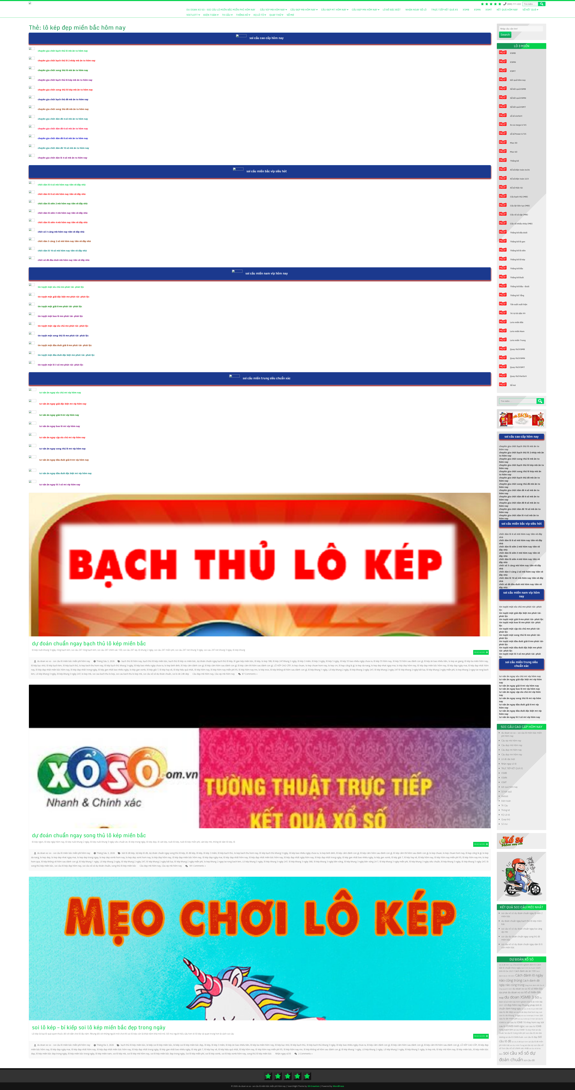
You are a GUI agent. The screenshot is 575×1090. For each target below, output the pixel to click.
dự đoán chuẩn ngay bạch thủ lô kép (215, 661)
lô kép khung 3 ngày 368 (301, 861)
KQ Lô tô (259, 15)
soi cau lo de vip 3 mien (526, 1019)
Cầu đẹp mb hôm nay (303, 9)
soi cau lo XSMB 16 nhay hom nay (523, 1022)
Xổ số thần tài (516, 187)
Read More (479, 652)
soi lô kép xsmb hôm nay (234, 1053)
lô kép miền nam (104, 1053)
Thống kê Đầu (516, 268)
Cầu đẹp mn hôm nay (364, 9)
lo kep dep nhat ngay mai (383, 665)
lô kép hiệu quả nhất (183, 669)
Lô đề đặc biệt (392, 9)
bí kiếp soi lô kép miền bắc (159, 1044)
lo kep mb (86, 673)
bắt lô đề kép (128, 853)
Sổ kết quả (529, 9)
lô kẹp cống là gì (346, 665)
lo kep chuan (298, 665)
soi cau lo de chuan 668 (530, 1009)
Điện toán (209, 15)
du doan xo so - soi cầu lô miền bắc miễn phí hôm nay (63, 661)
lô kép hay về (166, 669)
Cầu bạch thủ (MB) (519, 196)
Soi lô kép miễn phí (195, 1053)
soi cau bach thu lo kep (104, 673)
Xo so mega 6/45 (518, 125)
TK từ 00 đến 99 (517, 313)
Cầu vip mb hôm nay (272, 9)
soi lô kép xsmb (212, 1053)
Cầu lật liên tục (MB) (520, 205)
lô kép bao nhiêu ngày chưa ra (148, 665)
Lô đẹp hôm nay (512, 1005)
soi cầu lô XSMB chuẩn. (515, 1037)
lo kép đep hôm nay (406, 665)
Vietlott (192, 15)
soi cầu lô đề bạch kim (520, 1042)
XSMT (488, 9)
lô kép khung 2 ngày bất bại (159, 861)
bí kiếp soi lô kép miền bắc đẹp (188, 1044)
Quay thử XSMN (517, 358)
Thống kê (242, 15)
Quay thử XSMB (517, 349)
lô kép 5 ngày (332, 661)
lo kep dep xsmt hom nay (138, 857)
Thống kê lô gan (517, 241)
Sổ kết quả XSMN (518, 98)
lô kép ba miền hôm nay (476, 661)
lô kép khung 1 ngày (317, 669)
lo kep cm (333, 665)
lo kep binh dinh (172, 665)
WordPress (338, 1086)
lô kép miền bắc (464, 1049)
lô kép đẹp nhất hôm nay (235, 857)
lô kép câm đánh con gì (192, 665)
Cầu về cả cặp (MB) (519, 214)
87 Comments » (249, 673)
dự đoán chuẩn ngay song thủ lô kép (167, 853)
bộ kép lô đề (142, 853)
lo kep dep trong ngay (88, 857)
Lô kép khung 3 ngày (46, 673)
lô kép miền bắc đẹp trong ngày (51, 1053)
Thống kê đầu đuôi (518, 232)
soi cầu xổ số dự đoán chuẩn (157, 673)
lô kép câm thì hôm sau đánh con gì (255, 665)
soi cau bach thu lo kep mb (129, 673)
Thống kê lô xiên (518, 250)
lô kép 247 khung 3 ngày (284, 661)
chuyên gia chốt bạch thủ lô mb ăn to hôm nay (63, 50)
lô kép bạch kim (54, 665)
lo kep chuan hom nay (316, 665)
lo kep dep (45, 857)
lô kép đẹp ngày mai (457, 665)
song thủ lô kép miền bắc (124, 865)
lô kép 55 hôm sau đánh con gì (408, 661)
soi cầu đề (529, 1060)
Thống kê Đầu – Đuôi (519, 286)
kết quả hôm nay (507, 9)
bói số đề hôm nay (505, 965)
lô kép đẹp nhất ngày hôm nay (299, 857)
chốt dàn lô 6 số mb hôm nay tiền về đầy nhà (62, 184)
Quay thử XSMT (517, 367)
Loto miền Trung (518, 340)
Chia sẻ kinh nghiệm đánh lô (524, 964)
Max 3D (513, 142)
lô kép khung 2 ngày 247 (361, 669)
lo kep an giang (456, 661)
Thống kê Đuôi (517, 277)
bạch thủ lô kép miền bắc (155, 661)
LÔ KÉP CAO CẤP (282, 665)
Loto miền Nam (517, 331)
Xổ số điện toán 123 (519, 178)
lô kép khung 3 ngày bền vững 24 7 (361, 861)
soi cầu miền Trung (517, 1045)
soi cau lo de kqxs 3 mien (530, 1015)
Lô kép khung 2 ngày (339, 669)
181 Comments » (197, 865)
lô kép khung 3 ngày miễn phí (394, 861)
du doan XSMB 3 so (521, 997)
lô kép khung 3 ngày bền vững (328, 861)
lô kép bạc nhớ (38, 665)
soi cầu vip (529, 1045)
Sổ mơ (290, 15)
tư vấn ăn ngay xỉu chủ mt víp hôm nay (60, 392)
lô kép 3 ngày (318, 661)
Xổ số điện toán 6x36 (520, 169)
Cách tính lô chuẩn (528, 968)
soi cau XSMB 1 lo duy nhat (524, 1030)
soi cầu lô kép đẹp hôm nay (68, 865)
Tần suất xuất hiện (518, 304)
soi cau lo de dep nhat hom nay (526, 1012)
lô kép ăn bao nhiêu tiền (435, 661)
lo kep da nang (363, 665)
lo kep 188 (267, 661)
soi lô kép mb (119, 1053)
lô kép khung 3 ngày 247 (69, 673)
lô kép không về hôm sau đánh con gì (288, 669)
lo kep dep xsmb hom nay (112, 857)
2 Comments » (305, 1053)
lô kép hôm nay (202, 669)
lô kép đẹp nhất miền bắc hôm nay (52, 669)
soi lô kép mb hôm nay (138, 1053)
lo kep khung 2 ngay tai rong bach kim (222, 861)
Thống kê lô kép (517, 259)
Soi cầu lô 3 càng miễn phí (514, 1033)
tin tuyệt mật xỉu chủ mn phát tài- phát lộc (61, 287)
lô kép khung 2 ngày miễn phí (440, 669)
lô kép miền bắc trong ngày (81, 1053)
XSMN (477, 9)
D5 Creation (314, 1086)
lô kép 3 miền (304, 661)
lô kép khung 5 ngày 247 (473, 861)
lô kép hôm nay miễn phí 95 (224, 669)
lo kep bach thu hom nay (91, 665)
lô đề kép (190, 853)
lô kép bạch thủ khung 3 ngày (118, 665)
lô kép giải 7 (152, 669)
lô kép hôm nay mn (248, 669)
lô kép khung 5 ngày (450, 861)
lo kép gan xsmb (138, 669)
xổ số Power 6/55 (518, 134)
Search (505, 34)
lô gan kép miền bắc (243, 661)
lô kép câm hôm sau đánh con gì (221, 665)
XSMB (466, 9)
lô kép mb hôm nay (445, 1049)
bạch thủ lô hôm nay (132, 661)
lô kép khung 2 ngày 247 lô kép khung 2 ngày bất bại (399, 669)
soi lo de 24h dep (180, 673)
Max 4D (513, 151)
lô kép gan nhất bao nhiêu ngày (113, 669)
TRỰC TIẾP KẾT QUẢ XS (444, 9)
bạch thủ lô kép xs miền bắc (182, 661)
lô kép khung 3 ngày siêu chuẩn (424, 861)
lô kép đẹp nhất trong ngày (84, 669)
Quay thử (275, 15)
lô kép (257, 661)
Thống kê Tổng (517, 295)
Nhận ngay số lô (415, 9)
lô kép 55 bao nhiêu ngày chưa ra (356, 661)
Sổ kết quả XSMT (518, 107)
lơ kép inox (264, 669)
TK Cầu (226, 15)
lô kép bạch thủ (70, 665)
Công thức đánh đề (532, 985)
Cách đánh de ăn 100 (525, 970)
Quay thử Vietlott (518, 376)
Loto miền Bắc (516, 322)
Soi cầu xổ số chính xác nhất (515, 1048)
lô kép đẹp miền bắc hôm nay (431, 665)
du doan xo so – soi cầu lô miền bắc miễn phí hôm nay (220, 9)
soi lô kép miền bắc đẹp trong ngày (167, 1053)
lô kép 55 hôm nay (383, 661)
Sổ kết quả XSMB (518, 89)
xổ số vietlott (516, 116)
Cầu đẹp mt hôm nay (333, 9)
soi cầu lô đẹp (530, 1037)
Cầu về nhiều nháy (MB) (521, 223)
